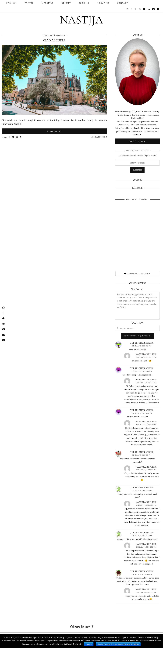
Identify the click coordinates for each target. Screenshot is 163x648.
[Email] (153, 9)
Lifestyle (47, 3)
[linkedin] (149, 9)
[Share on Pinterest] (17, 137)
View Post (54, 131)
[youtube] (144, 9)
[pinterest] (140, 9)
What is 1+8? (137, 323)
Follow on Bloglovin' (138, 274)
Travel (29, 3)
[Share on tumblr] (20, 137)
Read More (137, 141)
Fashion (11, 3)
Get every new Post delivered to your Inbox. (137, 155)
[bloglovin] (135, 9)
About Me (103, 3)
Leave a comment (99, 137)
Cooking (84, 3)
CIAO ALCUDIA (54, 40)
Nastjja (81, 20)
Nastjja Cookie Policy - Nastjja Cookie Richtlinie (118, 644)
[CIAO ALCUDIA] (54, 80)
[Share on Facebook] (9, 137)
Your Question (137, 289)
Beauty (66, 3)
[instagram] (127, 9)
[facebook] (131, 9)
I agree (89, 644)
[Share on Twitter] (13, 137)
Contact (122, 3)
